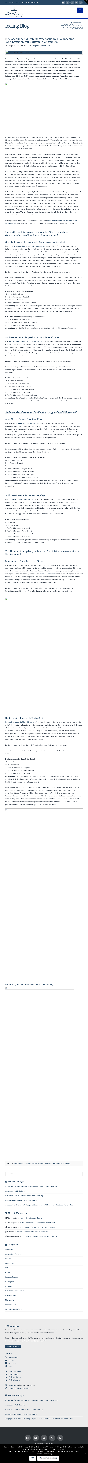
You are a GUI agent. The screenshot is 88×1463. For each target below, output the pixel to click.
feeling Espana (13, 1380)
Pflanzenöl (48, 1163)
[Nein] (85, 1453)
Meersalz (8, 1286)
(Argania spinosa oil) (27, 423)
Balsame (8, 1259)
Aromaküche (12, 1385)
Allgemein (36, 46)
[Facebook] (63, 2)
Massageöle (9, 1282)
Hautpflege (25, 1163)
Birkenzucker (10, 1263)
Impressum (11, 1363)
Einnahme (17, 1163)
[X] (68, 2)
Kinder (7, 1272)
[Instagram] (76, 2)
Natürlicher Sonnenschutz (14, 1291)
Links (9, 1366)
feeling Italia (12, 1374)
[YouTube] (72, 2)
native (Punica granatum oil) (27, 246)
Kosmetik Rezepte (11, 1277)
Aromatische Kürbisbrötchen (15, 1191)
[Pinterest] (81, 2)
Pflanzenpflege (10, 1305)
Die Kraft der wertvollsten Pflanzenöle (34, 985)
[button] (80, 10)
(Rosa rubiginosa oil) (21, 499)
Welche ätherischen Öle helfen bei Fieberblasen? (38, 1223)
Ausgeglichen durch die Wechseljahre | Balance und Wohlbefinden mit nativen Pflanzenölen (39, 1205)
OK (32, 1458)
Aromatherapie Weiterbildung (18, 1388)
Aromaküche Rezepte (13, 1254)
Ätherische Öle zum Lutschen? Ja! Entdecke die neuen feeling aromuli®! (31, 1186)
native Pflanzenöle (37, 1163)
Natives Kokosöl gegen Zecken (31, 1218)
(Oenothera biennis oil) (25, 341)
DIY (6, 1268)
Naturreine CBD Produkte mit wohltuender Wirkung (24, 1196)
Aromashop (12, 1357)
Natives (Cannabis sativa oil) (21, 722)
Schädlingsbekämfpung (13, 1309)
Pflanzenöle (45, 46)
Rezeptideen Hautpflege (62, 1163)
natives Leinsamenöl (48, 574)
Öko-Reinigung (10, 1295)
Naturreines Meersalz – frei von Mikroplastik (21, 1200)
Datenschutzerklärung (48, 1458)
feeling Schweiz (14, 1377)
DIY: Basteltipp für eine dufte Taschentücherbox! (37, 1227)
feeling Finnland (14, 1371)
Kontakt (10, 1360)
